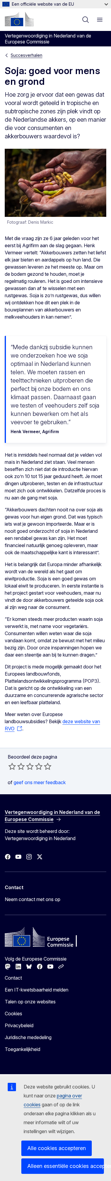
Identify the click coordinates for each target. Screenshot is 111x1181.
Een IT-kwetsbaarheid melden (36, 990)
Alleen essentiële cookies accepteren (65, 1166)
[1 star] (12, 766)
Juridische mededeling (28, 1037)
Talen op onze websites (30, 1002)
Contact (13, 978)
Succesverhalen (26, 55)
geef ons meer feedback (40, 782)
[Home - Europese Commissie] (19, 19)
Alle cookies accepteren (56, 1148)
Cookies (13, 1013)
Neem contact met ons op (32, 899)
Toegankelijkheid (22, 1049)
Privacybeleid (19, 1025)
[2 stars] (16, 766)
